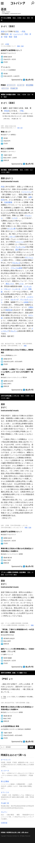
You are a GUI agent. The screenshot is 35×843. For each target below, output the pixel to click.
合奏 (30, 197)
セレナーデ (15, 299)
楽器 (2, 31)
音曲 (15, 37)
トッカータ (16, 289)
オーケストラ (11, 85)
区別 (2, 200)
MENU (2, 3)
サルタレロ (16, 263)
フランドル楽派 (16, 268)
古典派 (26, 302)
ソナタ (21, 284)
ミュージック (18, 34)
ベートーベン (27, 192)
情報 (18, 46)
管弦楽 (6, 111)
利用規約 (3, 832)
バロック (12, 236)
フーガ (24, 289)
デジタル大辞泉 (6, 18)
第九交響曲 (29, 85)
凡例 (22, 46)
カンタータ (20, 85)
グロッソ (7, 289)
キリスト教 (11, 228)
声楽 (23, 31)
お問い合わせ (24, 832)
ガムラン (14, 331)
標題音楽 (9, 310)
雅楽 (10, 37)
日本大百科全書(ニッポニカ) (10, 396)
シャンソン (19, 242)
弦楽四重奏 (8, 202)
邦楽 (5, 37)
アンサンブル (20, 247)
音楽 (17, 31)
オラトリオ (5, 88)
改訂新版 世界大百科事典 (9, 170)
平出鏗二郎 (14, 88)
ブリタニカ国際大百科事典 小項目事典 (13, 572)
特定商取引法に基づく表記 (13, 832)
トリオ (14, 218)
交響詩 (30, 307)
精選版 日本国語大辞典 (8, 94)
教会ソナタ (10, 284)
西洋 (17, 250)
